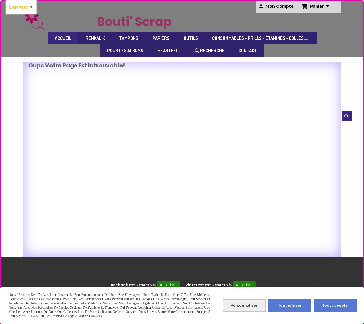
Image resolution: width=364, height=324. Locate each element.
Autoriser (168, 284)
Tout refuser (289, 305)
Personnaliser (244, 305)
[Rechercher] (347, 116)
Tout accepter (335, 305)
